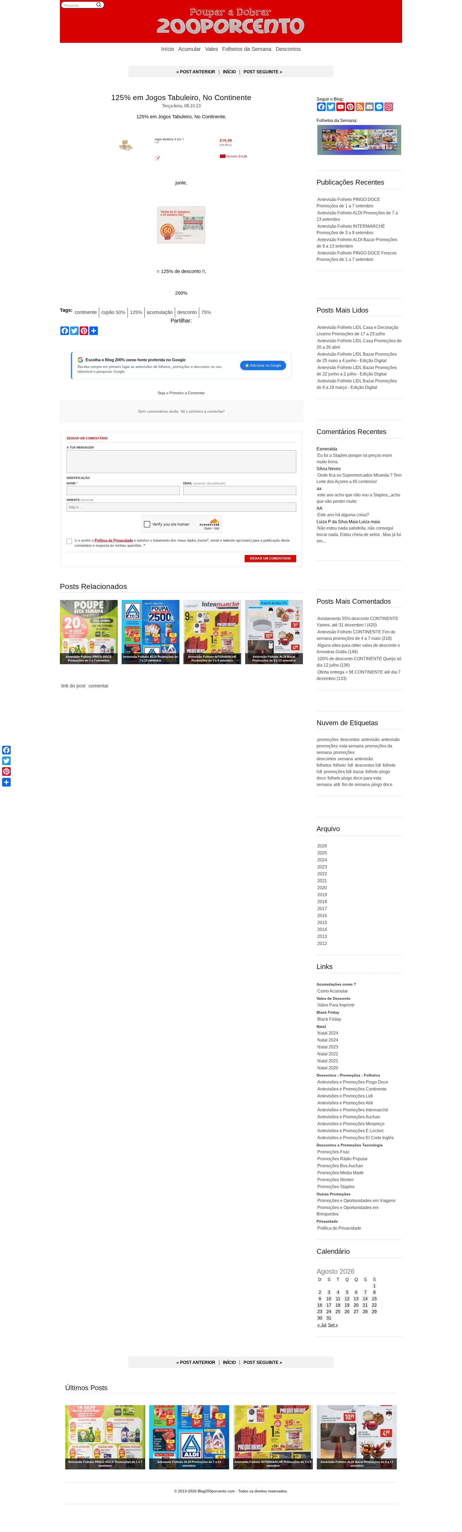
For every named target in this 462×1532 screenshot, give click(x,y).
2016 (322, 915)
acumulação (160, 312)
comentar (98, 686)
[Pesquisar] (98, 4)
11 (338, 1299)
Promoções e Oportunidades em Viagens (356, 1200)
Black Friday (329, 1019)
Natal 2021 (327, 1061)
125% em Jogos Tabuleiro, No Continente (181, 97)
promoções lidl (338, 771)
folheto (339, 765)
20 (356, 1305)
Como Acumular (332, 991)
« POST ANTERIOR (195, 72)
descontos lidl (368, 765)
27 (356, 1311)
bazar (358, 771)
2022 (322, 874)
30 (319, 1318)
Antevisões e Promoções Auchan (348, 1117)
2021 (322, 881)
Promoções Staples (336, 1186)
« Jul (321, 1325)
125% (136, 312)
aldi (336, 784)
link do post (73, 686)
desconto (187, 312)
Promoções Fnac (333, 1152)
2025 (322, 853)
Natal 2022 (327, 1054)
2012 (322, 943)
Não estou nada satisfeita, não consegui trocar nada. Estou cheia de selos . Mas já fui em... (359, 534)
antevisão (370, 739)
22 (374, 1305)
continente (86, 312)
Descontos (288, 49)
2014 (322, 929)
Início (167, 49)
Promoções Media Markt (340, 1172)
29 (374, 1311)
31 (328, 1318)
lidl (350, 765)
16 (319, 1305)
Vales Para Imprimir (336, 1005)
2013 (322, 936)
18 (338, 1305)
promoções (327, 739)
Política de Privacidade (339, 1228)
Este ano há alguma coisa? (343, 514)
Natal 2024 (327, 1033)
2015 (322, 922)
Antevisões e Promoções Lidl (345, 1096)
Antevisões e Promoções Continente (352, 1089)
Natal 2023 (327, 1047)
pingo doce (381, 784)
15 (374, 1299)
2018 (322, 901)
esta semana (351, 746)
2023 (322, 867)
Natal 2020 (327, 1068)
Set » (333, 1325)
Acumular (189, 49)
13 (356, 1299)
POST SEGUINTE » (263, 72)
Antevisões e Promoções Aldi (345, 1103)
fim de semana (356, 784)
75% (206, 312)
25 (338, 1311)
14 (365, 1299)
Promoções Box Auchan (340, 1166)
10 (328, 1299)
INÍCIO (229, 72)
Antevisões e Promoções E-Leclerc (350, 1130)
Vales (211, 49)
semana (345, 759)
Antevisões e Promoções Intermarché (352, 1110)
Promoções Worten (335, 1179)
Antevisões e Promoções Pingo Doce (352, 1082)
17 (328, 1305)
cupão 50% (113, 312)
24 (328, 1311)
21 (365, 1305)
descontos (350, 739)
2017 (322, 908)
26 (347, 1311)
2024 (322, 860)
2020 (322, 887)
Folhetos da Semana (246, 49)
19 (347, 1305)
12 (347, 1299)
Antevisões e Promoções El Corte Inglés (355, 1137)
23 (319, 1311)
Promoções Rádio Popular (342, 1159)
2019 (322, 894)
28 (365, 1311)
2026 (322, 846)
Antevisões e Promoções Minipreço (350, 1124)
